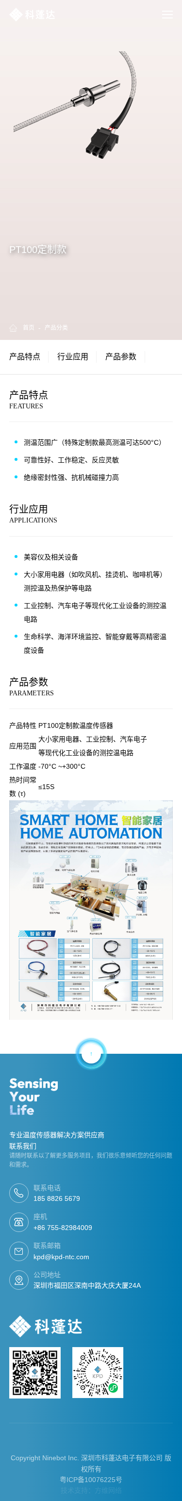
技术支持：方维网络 (91, 1490)
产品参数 (120, 357)
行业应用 (72, 357)
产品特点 (24, 357)
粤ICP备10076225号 (91, 1480)
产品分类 (56, 327)
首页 (28, 327)
